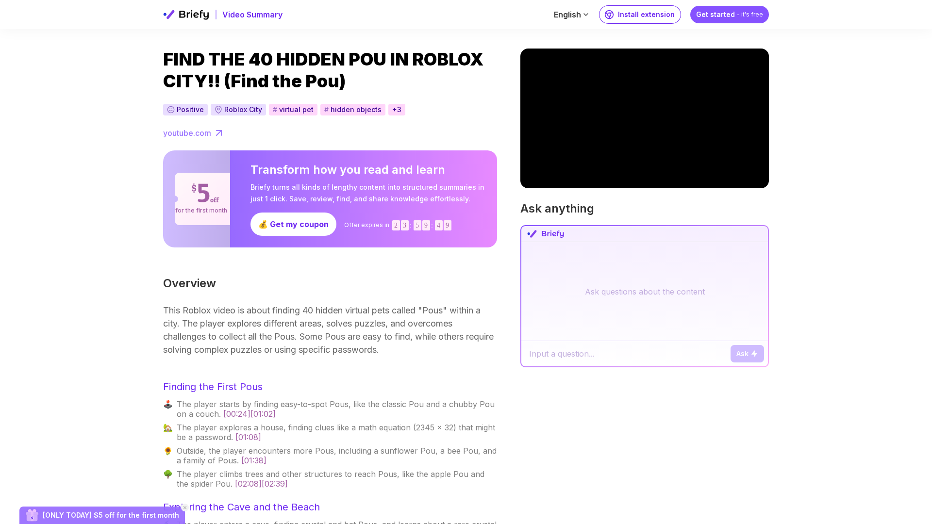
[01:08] (248, 437)
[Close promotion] (185, 507)
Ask (742, 353)
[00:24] (236, 414)
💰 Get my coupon (293, 224)
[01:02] (263, 414)
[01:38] (253, 460)
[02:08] (248, 484)
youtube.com (187, 133)
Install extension (646, 14)
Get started (729, 14)
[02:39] (275, 484)
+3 (396, 109)
